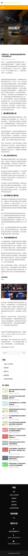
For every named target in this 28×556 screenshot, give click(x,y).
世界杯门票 (17, 553)
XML (14, 518)
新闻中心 (6, 371)
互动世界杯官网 (8, 379)
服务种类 (6, 375)
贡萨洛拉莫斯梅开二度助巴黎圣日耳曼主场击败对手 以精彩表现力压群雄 (17, 450)
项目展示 (6, 368)
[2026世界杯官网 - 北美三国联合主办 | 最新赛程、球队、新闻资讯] (14, 2)
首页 (10, 32)
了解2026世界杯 (8, 364)
